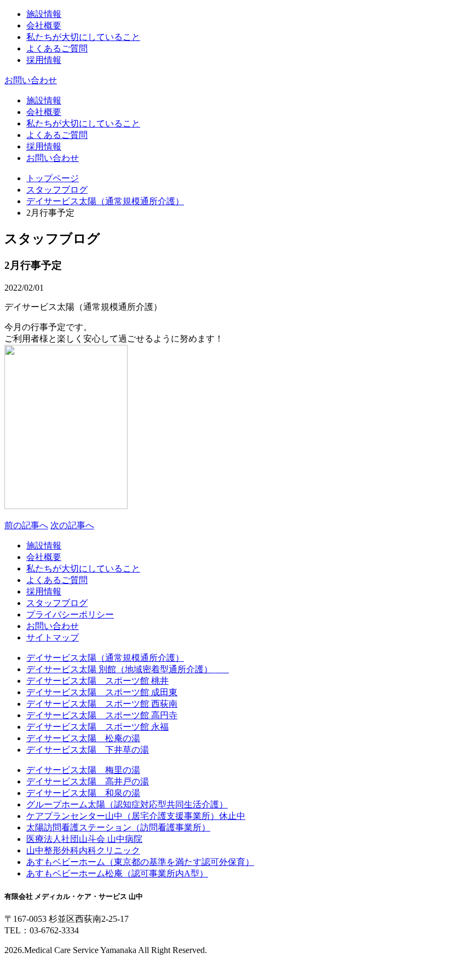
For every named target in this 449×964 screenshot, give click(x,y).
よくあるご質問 (57, 48)
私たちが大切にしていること (83, 37)
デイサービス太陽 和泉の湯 (83, 793)
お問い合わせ (30, 80)
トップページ (52, 178)
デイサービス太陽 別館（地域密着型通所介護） (127, 669)
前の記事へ (26, 525)
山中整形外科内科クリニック (83, 850)
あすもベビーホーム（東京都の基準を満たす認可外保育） (140, 862)
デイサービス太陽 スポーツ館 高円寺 (101, 715)
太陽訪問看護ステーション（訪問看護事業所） (118, 827)
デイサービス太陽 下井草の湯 (87, 749)
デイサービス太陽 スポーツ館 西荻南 (101, 703)
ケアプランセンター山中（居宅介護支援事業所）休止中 (135, 816)
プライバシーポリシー (70, 614)
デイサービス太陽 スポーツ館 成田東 (101, 692)
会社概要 (43, 25)
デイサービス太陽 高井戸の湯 (87, 781)
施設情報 (43, 14)
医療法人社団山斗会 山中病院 (84, 839)
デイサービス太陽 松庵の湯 (83, 738)
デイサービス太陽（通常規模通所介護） (105, 201)
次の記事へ (72, 525)
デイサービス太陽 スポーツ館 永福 (97, 726)
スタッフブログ (57, 189)
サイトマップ (52, 637)
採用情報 (43, 60)
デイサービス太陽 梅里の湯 (83, 770)
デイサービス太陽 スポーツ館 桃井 (97, 680)
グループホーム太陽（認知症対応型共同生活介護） (127, 804)
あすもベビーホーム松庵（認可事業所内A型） (117, 873)
